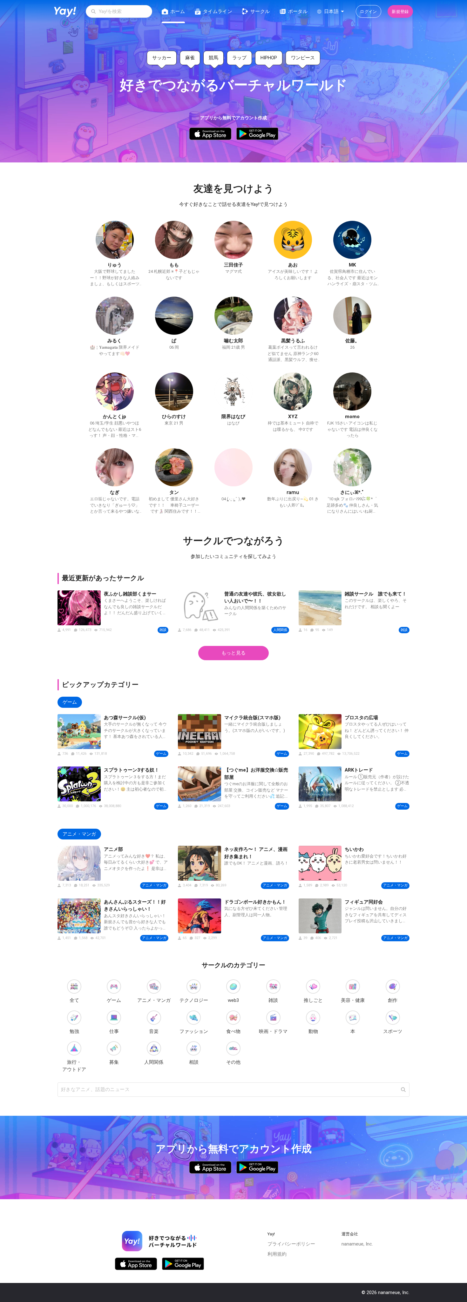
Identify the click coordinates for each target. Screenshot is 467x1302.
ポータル (298, 11)
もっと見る (233, 653)
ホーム (177, 11)
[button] (403, 1089)
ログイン (368, 11)
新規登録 (400, 11)
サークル (260, 11)
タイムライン (217, 11)
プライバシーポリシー (291, 1244)
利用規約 (277, 1254)
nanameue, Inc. (357, 1244)
